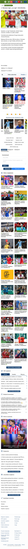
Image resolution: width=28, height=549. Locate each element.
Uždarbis (3, 504)
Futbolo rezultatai (4, 526)
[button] (2, 2)
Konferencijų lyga (9, 144)
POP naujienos (4, 518)
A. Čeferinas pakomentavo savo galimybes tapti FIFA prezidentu (14, 457)
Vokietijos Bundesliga (8, 142)
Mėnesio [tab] (23, 374)
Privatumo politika (18, 544)
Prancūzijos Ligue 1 (9, 140)
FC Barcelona (17, 535)
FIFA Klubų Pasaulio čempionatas (5, 538)
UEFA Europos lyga (18, 144)
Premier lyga (17, 518)
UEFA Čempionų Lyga (14, 146)
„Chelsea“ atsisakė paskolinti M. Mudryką (9, 454)
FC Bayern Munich (18, 533)
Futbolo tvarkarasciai (5, 524)
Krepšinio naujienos (5, 508)
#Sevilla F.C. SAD (19, 117)
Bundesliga (17, 520)
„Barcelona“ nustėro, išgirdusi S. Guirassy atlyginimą (12, 459)
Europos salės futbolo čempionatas (5, 536)
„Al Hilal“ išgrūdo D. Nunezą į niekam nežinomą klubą (12, 379)
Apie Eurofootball (10, 544)
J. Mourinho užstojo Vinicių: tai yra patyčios (10, 386)
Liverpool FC (17, 537)
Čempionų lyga (17, 516)
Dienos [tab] (5, 374)
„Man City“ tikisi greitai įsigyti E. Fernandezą (10, 461)
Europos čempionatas (5, 533)
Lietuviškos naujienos (5, 520)
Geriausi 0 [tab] (4, 149)
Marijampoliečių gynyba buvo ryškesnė (9, 480)
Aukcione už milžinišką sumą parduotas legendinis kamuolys (13, 466)
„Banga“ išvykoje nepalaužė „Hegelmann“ (9, 487)
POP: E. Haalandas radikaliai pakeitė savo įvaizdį (11, 388)
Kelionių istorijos (4, 506)
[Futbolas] (2, 5)
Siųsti (4, 165)
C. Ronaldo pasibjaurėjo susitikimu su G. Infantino (11, 376)
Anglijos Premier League (19, 142)
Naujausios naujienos (5, 516)
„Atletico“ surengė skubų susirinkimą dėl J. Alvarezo (12, 464)
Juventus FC (17, 539)
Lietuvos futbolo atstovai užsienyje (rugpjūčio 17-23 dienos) (13, 485)
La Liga (16, 522)
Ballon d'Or (3, 522)
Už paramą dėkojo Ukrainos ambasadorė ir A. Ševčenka (12, 489)
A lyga (16, 524)
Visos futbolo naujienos (14, 367)
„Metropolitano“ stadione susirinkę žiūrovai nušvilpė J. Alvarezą (14, 412)
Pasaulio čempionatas (5, 531)
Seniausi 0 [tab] (17, 149)
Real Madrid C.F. (18, 531)
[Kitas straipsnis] (26, 17)
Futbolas (23, 544)
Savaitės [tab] (14, 374)
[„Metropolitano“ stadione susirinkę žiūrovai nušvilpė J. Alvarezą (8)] (14, 433)
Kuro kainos (3, 501)
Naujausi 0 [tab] (10, 149)
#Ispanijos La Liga (10, 117)
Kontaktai (5, 544)
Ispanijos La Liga (19, 140)
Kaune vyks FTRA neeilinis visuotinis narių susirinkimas (12, 482)
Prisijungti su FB (19, 168)
